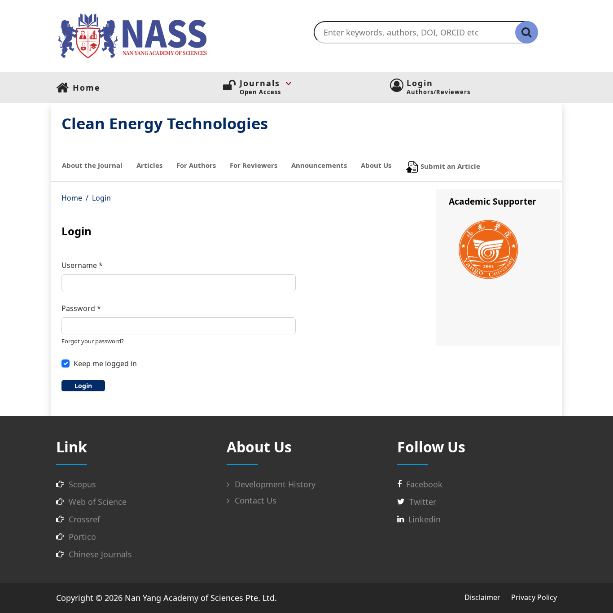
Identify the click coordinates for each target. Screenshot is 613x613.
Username (82, 265)
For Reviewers (253, 165)
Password (81, 308)
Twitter (422, 501)
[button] (315, 83)
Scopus (82, 484)
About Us (376, 165)
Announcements (319, 165)
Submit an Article (449, 166)
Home (71, 198)
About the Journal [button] (92, 165)
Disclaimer (482, 597)
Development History (273, 484)
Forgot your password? (92, 341)
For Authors (196, 165)
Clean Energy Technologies (164, 123)
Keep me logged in (105, 363)
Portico (82, 536)
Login (83, 385)
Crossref (84, 519)
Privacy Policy (534, 597)
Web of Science (98, 501)
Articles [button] (149, 165)
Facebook (424, 484)
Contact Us (254, 500)
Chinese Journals (100, 554)
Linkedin (424, 519)
